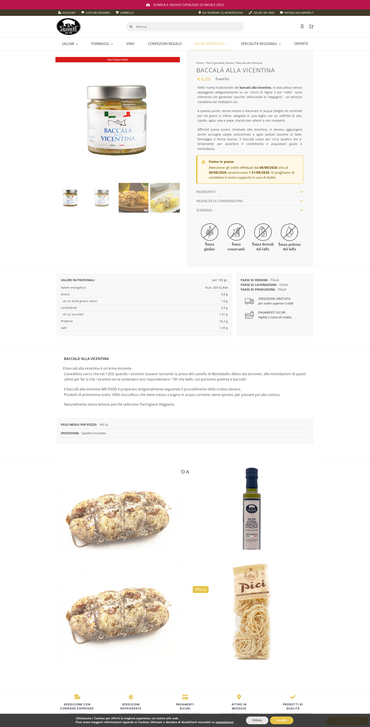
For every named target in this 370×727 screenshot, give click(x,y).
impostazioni (224, 722)
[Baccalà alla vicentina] (117, 119)
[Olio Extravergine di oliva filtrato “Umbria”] (251, 515)
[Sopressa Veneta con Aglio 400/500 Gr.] (119, 611)
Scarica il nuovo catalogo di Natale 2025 (188, 5)
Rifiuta (257, 720)
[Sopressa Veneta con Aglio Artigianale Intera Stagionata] (119, 515)
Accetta (281, 720)
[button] (249, 191)
